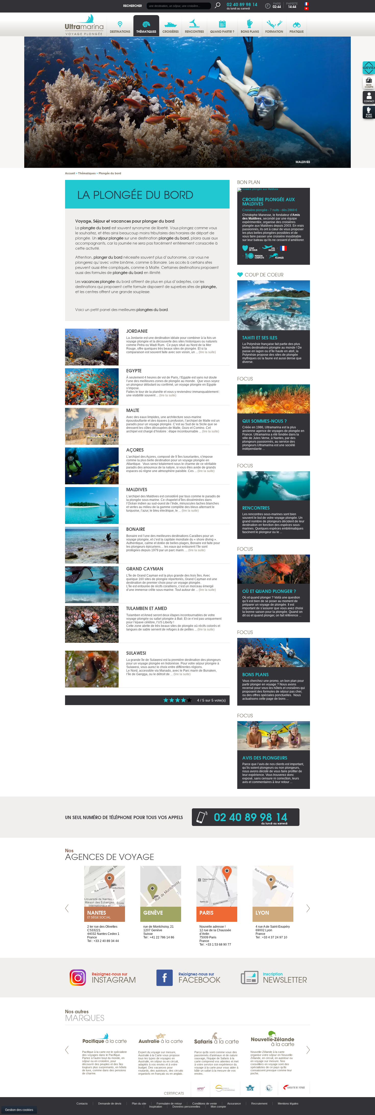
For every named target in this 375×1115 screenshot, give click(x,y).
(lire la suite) (207, 352)
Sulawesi (136, 652)
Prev (67, 908)
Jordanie (137, 330)
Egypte (134, 370)
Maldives (303, 161)
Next (308, 908)
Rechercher (132, 5)
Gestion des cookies (19, 1110)
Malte (132, 410)
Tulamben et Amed (146, 608)
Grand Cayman (144, 568)
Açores (135, 449)
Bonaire (135, 528)
